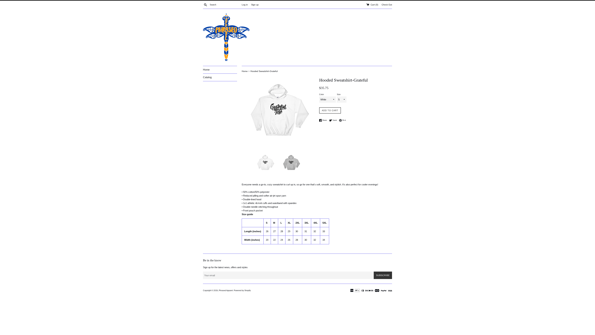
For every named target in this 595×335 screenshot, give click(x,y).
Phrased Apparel (226, 290)
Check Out (387, 5)
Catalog (207, 77)
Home (206, 69)
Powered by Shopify (242, 290)
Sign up (255, 5)
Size (339, 94)
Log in (245, 5)
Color (321, 94)
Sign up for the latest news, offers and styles (225, 267)
